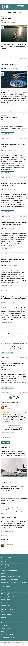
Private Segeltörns (6, 562)
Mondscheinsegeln (6, 567)
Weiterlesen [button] (6, 421)
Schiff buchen (4, 625)
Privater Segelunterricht (7, 596)
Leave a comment (23, 58)
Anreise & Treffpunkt (6, 614)
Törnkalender (4, 620)
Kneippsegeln (5, 573)
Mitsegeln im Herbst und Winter (9, 579)
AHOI (20, 12)
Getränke (3, 617)
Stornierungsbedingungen (8, 637)
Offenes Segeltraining (7, 594)
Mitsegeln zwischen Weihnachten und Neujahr (13, 582)
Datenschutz (11, 642)
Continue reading (7, 52)
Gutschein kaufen (5, 628)
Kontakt (3, 631)
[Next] (17, 397)
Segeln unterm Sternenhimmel (9, 570)
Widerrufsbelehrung (19, 644)
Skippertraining (5, 602)
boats (14, 111)
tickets (17, 111)
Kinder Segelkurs (5, 599)
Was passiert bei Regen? (7, 634)
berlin (16, 57)
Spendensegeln (5, 605)
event (2, 62)
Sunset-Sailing (5, 565)
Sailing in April (6, 18)
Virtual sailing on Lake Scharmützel (13, 334)
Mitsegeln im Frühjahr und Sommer (10, 576)
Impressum (4, 642)
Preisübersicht (5, 623)
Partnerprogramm (9, 644)
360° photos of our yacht (9, 117)
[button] (26, 6)
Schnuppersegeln (6, 591)
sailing (18, 57)
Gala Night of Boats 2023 (9, 64)
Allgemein (3, 16)
